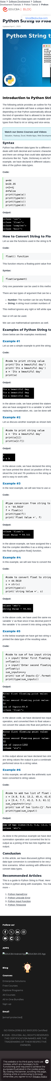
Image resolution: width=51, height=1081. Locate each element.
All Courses (9, 995)
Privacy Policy (40, 1076)
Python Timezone (17, 905)
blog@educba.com (37, 18)
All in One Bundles (13, 999)
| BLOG (25, 9)
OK (47, 1061)
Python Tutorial (31, 5)
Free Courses (10, 985)
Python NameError (17, 894)
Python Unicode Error (19, 897)
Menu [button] (43, 10)
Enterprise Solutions (14, 981)
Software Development (19, 1)
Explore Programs (13, 990)
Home (3, 1)
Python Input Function (19, 901)
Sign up (7, 1004)
